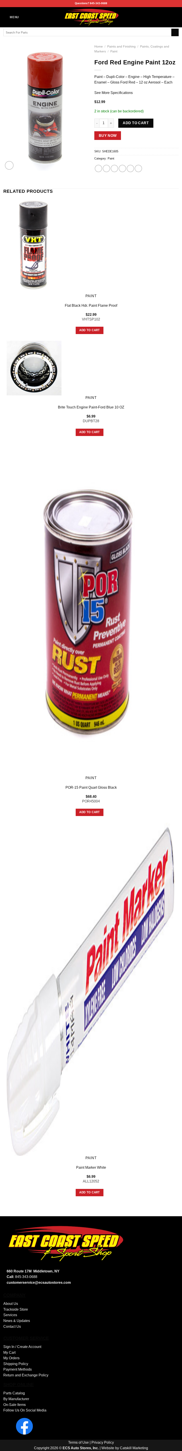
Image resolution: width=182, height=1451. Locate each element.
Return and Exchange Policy (25, 1375)
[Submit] (175, 32)
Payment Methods (17, 1369)
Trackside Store (15, 1309)
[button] (11, 17)
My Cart (9, 1352)
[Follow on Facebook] (176, 17)
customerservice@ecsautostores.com (39, 1282)
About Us (10, 1304)
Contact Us (12, 1326)
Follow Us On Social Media (24, 1410)
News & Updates (16, 1321)
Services (10, 1315)
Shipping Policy (15, 1364)
